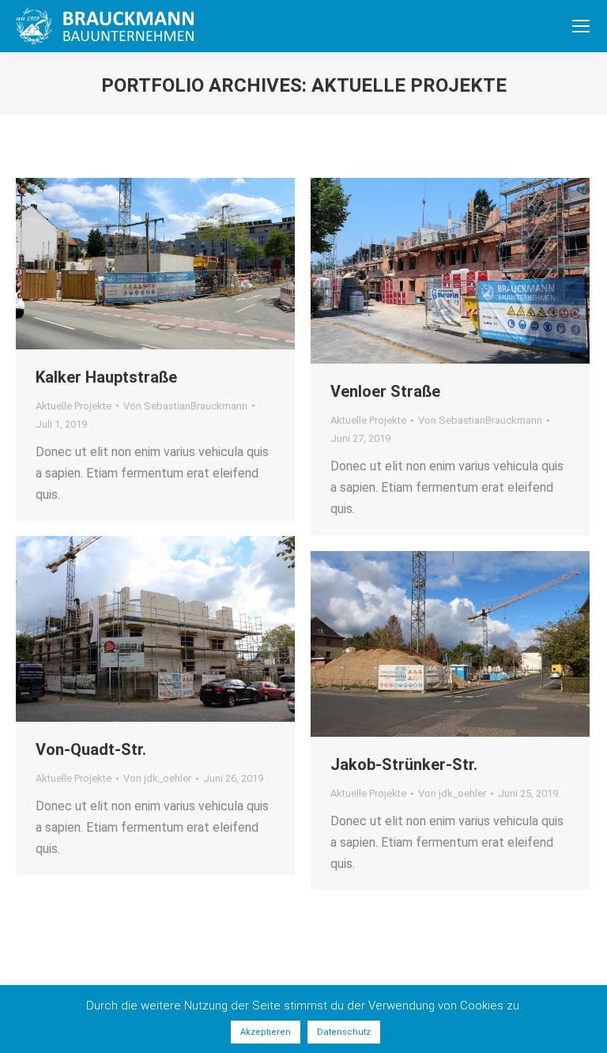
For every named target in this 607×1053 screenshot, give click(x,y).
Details (177, 264)
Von (185, 406)
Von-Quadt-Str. (91, 749)
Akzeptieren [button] (265, 1032)
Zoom (134, 264)
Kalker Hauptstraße (106, 377)
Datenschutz (344, 1032)
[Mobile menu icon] (581, 26)
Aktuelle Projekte (73, 406)
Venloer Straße (385, 391)
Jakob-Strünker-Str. (403, 764)
